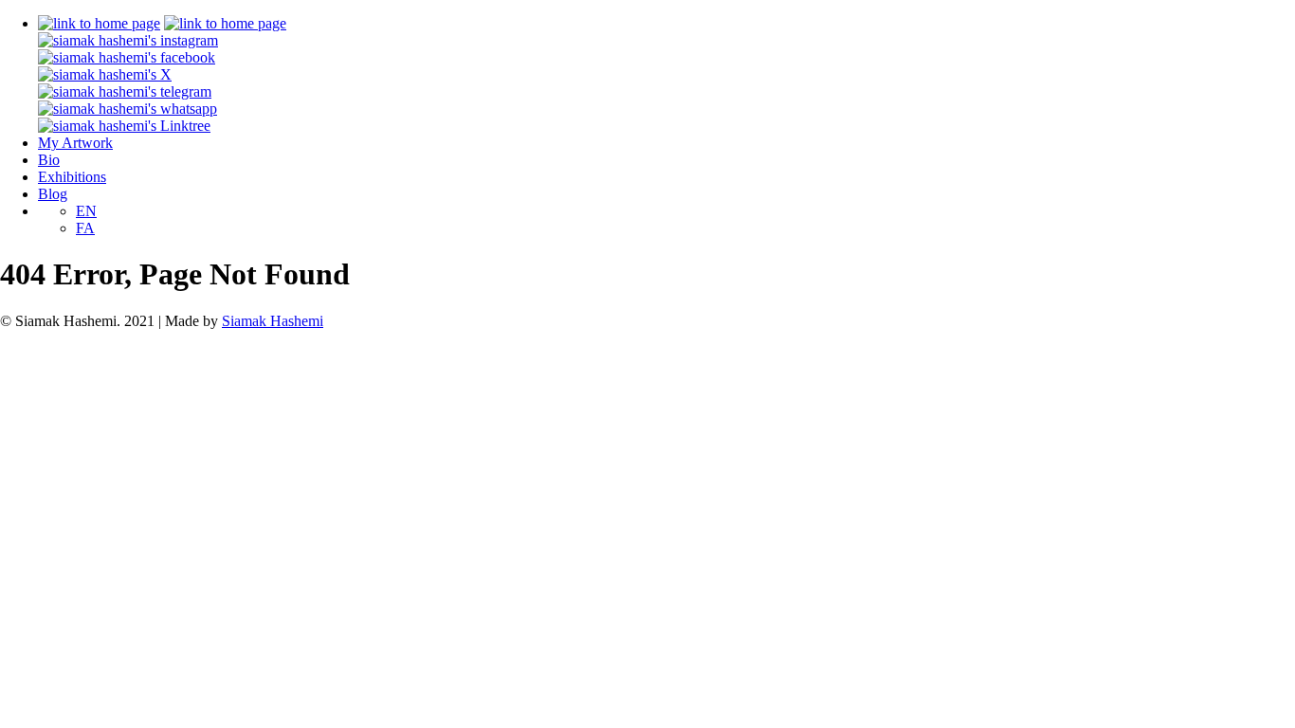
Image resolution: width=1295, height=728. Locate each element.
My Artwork (75, 143)
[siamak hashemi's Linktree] (124, 126)
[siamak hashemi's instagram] (128, 40)
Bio (49, 160)
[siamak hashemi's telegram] (124, 91)
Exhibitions (72, 177)
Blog (52, 194)
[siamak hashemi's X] (105, 74)
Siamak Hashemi (272, 321)
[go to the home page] (99, 23)
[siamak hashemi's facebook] (126, 57)
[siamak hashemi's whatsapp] (127, 108)
